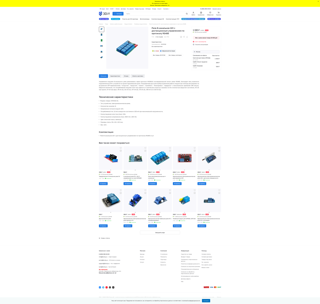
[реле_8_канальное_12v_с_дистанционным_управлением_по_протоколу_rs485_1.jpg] (127, 48)
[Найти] (187, 14)
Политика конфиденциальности (190, 264)
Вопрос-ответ (205, 267)
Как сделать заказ (207, 265)
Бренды (142, 254)
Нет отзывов (159, 36)
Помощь (204, 250)
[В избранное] (184, 37)
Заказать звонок (216, 9)
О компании (164, 254)
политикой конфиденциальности (191, 300)
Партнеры (163, 259)
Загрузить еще (160, 232)
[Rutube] (113, 287)
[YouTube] (107, 287)
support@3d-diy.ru (104, 263)
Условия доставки (207, 256)
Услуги (142, 262)
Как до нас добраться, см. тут (107, 273)
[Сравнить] (181, 37)
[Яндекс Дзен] (110, 287)
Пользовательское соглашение (190, 269)
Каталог (142, 259)
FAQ (182, 281)
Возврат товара (185, 256)
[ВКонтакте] (100, 287)
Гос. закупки (205, 262)
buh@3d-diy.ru (103, 267)
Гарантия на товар (186, 254)
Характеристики (115, 76)
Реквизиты (164, 256)
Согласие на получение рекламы (190, 266)
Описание (103, 76)
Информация (185, 250)
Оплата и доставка (137, 76)
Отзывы (126, 76)
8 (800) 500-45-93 (205, 9)
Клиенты (163, 262)
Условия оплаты (206, 254)
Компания (164, 250)
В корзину (103, 183)
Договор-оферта (185, 279)
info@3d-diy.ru (103, 256)
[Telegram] (103, 287)
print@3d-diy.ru (103, 260)
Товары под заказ (207, 259)
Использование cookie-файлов (190, 276)
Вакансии (163, 265)
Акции (142, 256)
